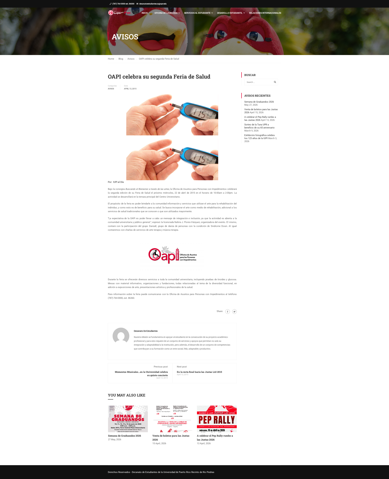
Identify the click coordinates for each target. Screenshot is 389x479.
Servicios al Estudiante (197, 13)
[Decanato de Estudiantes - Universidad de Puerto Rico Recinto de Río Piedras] (119, 13)
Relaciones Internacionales (265, 13)
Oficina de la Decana (166, 13)
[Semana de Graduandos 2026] (128, 418)
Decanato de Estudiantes (146, 331)
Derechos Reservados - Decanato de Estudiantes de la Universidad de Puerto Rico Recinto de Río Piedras (161, 472)
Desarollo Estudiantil (230, 13)
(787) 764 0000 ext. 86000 (123, 4)
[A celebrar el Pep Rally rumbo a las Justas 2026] (217, 418)
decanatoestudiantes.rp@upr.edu (153, 4)
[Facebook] (227, 311)
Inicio (145, 13)
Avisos (111, 89)
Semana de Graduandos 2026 (124, 435)
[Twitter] (234, 311)
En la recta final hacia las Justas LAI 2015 (199, 371)
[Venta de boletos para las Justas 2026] (172, 418)
